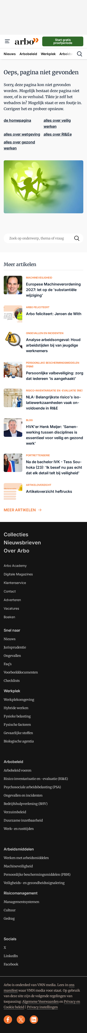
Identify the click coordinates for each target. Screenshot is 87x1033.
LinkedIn (11, 956)
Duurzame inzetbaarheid (23, 820)
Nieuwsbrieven (22, 543)
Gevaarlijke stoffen (18, 733)
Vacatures (11, 608)
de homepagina (17, 120)
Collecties (16, 534)
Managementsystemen (21, 902)
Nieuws (10, 639)
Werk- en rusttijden (19, 829)
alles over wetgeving (22, 134)
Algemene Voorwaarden (40, 1001)
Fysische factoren (17, 725)
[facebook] (8, 1019)
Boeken (9, 617)
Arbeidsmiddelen (19, 849)
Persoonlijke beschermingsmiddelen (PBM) (37, 874)
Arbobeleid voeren (17, 770)
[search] (79, 54)
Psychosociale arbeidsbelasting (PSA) (32, 787)
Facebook (11, 964)
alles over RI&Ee (58, 134)
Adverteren (12, 600)
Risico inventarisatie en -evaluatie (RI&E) (36, 779)
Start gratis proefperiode (62, 41)
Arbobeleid (13, 761)
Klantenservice (15, 583)
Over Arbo (16, 551)
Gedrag (9, 918)
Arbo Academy (15, 566)
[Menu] (7, 41)
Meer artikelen (20, 264)
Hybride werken (16, 708)
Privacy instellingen (42, 1007)
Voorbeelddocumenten (21, 672)
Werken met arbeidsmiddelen (26, 858)
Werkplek (12, 691)
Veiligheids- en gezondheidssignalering (34, 883)
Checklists (12, 681)
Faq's (8, 664)
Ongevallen (12, 656)
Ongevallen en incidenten (23, 795)
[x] (21, 1019)
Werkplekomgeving (19, 700)
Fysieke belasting (17, 716)
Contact (10, 591)
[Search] (76, 238)
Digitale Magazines (18, 574)
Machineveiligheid (18, 866)
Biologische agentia (19, 741)
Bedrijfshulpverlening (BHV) (26, 804)
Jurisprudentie (15, 647)
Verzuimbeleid (15, 812)
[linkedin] (34, 1019)
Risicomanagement (21, 893)
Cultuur (10, 910)
